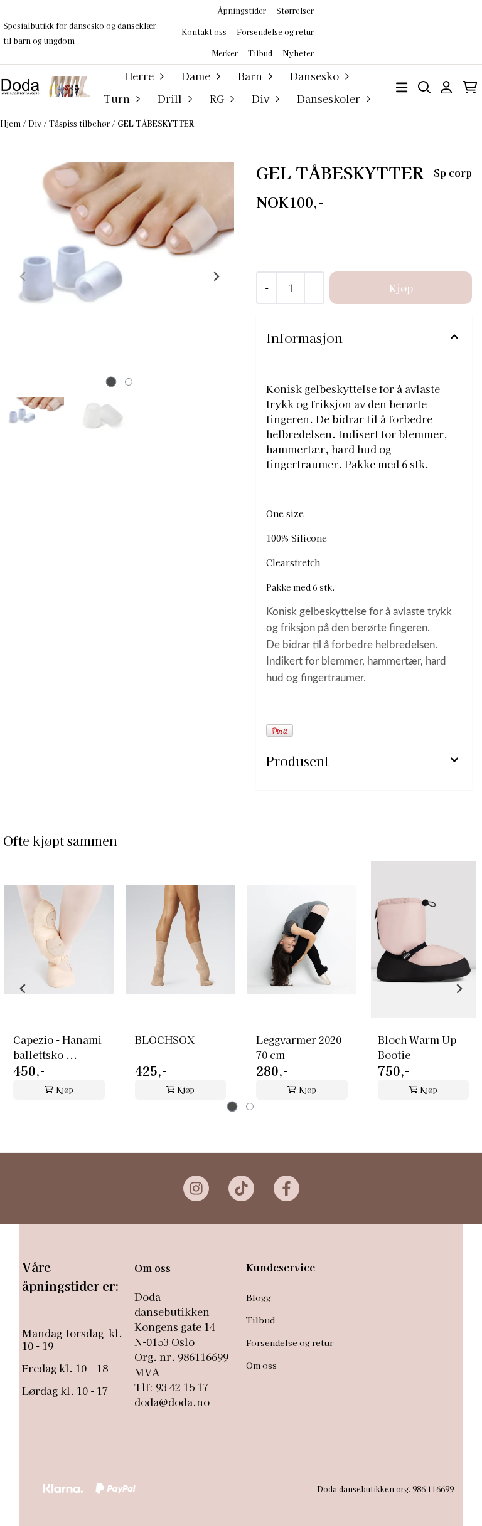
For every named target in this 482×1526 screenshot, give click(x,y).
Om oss (261, 1365)
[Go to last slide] (23, 989)
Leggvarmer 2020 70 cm (298, 1047)
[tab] (110, 382)
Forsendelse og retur (275, 31)
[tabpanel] (59, 983)
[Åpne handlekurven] (470, 87)
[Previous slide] (23, 276)
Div (35, 123)
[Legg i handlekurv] (400, 287)
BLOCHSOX (165, 1039)
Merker (225, 53)
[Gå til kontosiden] (446, 87)
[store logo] (45, 86)
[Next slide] (216, 276)
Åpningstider (241, 10)
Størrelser (295, 10)
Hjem (11, 123)
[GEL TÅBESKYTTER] (119, 276)
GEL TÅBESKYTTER (155, 123)
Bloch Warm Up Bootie (417, 1047)
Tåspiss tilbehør (80, 123)
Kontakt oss (204, 31)
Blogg (258, 1297)
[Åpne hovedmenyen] (401, 87)
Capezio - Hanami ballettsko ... (57, 1047)
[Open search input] (424, 87)
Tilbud (260, 1319)
